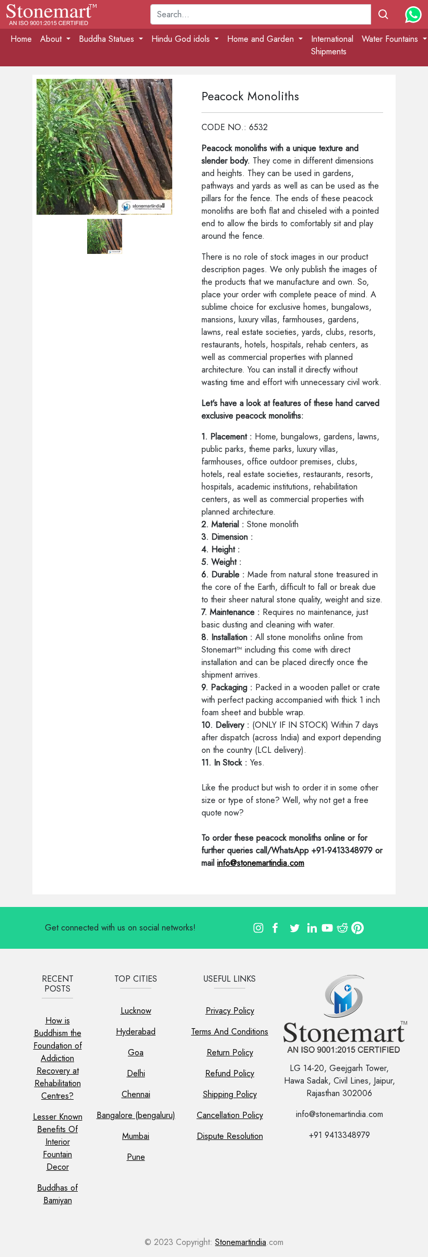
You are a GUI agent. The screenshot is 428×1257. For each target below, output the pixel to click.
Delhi (136, 1073)
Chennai (136, 1094)
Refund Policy (229, 1073)
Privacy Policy (230, 1011)
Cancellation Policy (230, 1115)
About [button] (52, 39)
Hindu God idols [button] (181, 39)
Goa (136, 1052)
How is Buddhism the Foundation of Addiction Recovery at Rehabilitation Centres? (57, 1058)
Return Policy (230, 1052)
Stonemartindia (240, 1242)
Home (21, 39)
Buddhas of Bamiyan (57, 1194)
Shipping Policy (230, 1094)
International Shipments (332, 45)
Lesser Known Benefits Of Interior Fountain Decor (57, 1142)
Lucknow (136, 1011)
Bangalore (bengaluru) (136, 1115)
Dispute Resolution (230, 1136)
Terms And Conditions (229, 1032)
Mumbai (135, 1136)
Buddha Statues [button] (108, 39)
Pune (136, 1157)
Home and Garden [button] (261, 39)
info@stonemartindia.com (260, 863)
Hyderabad (136, 1032)
